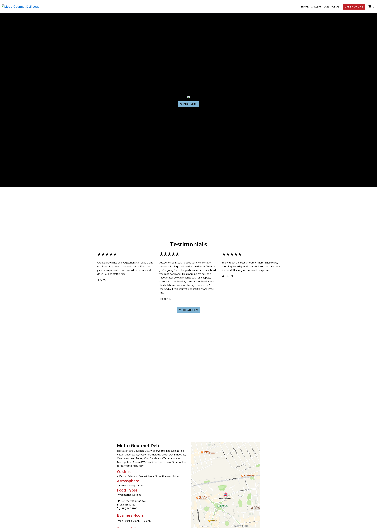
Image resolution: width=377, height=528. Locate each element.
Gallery (316, 6)
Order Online (354, 6)
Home (305, 6)
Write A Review (188, 309)
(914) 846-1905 (129, 508)
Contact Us (331, 6)
